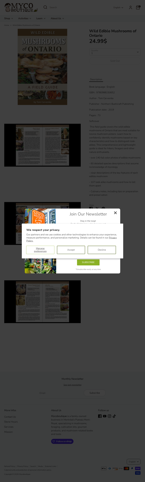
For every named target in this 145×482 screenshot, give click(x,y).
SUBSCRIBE (88, 262)
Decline (102, 249)
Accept (71, 249)
